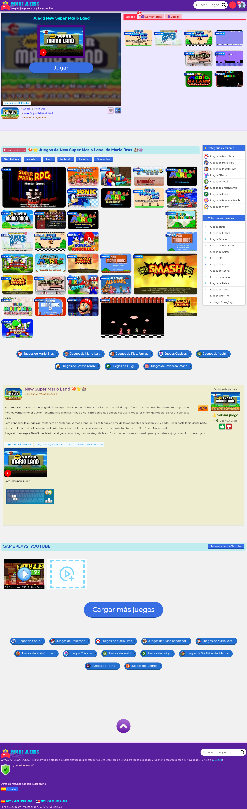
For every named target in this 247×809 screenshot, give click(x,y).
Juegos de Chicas (219, 252)
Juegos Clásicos (218, 175)
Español (11, 789)
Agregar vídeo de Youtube (226, 546)
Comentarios (152, 16)
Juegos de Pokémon (70, 641)
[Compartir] (118, 110)
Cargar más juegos (123, 609)
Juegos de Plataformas (223, 169)
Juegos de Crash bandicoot (167, 641)
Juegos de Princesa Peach (225, 200)
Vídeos (174, 16)
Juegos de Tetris (103, 665)
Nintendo (65, 159)
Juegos (130, 16)
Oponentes (103, 159)
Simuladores (11, 159)
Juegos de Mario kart (222, 162)
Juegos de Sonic (28, 641)
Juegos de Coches (220, 270)
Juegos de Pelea (219, 283)
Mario (49, 159)
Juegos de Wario (219, 206)
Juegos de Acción (220, 277)
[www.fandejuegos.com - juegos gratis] (20, 754)
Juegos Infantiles (219, 296)
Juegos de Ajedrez (144, 665)
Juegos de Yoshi (219, 181)
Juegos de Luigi (219, 194)
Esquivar (84, 159)
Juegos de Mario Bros (222, 156)
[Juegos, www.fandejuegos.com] (20, 6)
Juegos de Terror (219, 289)
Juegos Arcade (218, 239)
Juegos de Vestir (219, 264)
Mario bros (32, 159)
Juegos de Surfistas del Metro (207, 653)
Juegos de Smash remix (223, 188)
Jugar (61, 67)
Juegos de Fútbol (220, 233)
